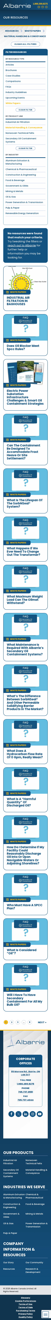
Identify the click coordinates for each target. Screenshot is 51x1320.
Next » (42, 1022)
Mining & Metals (14, 191)
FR (43, 7)
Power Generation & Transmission (24, 202)
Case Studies (13, 75)
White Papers (33, 30)
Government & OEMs (17, 185)
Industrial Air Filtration (18, 122)
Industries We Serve (24, 1187)
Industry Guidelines (16, 92)
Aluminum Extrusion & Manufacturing (17, 162)
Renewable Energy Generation (22, 213)
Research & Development (33, 1270)
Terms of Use (25, 1304)
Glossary (25, 1297)
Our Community (34, 1262)
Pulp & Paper (12, 207)
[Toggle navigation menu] (45, 1314)
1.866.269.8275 (40, 3)
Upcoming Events (15, 97)
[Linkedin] (26, 1114)
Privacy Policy (25, 1313)
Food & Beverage (15, 180)
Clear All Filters (25, 44)
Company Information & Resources (19, 1249)
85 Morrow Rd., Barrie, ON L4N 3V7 (25, 1073)
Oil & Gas (11, 196)
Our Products (18, 1152)
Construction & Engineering (21, 174)
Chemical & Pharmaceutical (21, 169)
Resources (12, 30)
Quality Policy (25, 1317)
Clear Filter (25, 110)
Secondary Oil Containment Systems (21, 140)
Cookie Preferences (25, 1301)
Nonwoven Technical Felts (20, 133)
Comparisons (13, 81)
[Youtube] (40, 1114)
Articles (10, 64)
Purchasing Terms (25, 1310)
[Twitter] (18, 1114)
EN (39, 7)
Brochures (11, 70)
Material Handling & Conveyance (25, 36)
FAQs (8, 86)
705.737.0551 (25, 1091)
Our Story (8, 1262)
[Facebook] (11, 1114)
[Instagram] (33, 1114)
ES (46, 7)
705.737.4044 (26, 1100)
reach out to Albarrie (22, 245)
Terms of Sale (25, 1307)
